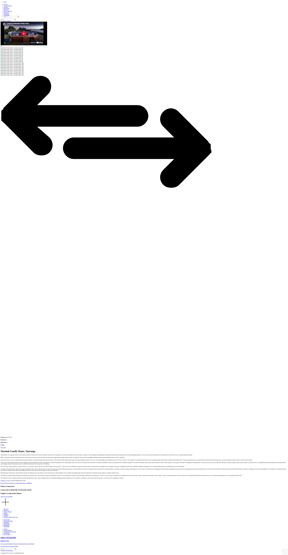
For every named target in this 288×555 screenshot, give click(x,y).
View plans (3, 447)
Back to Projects (4, 483)
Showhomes (6, 8)
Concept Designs (8, 5)
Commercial (6, 15)
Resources (6, 9)
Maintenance (7, 525)
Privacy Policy (7, 534)
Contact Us (6, 12)
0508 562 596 (5, 541)
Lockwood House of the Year (11, 517)
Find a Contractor (8, 11)
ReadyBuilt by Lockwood (10, 531)
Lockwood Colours (8, 521)
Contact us (3, 480)
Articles (5, 513)
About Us (6, 7)
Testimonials (7, 523)
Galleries (6, 515)
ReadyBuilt (6, 14)
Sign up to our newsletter (6, 496)
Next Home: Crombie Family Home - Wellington (20, 483)
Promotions (6, 522)
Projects (5, 4)
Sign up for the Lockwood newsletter (9, 546)
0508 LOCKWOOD (8, 538)
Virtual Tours (7, 519)
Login (5, 1)
